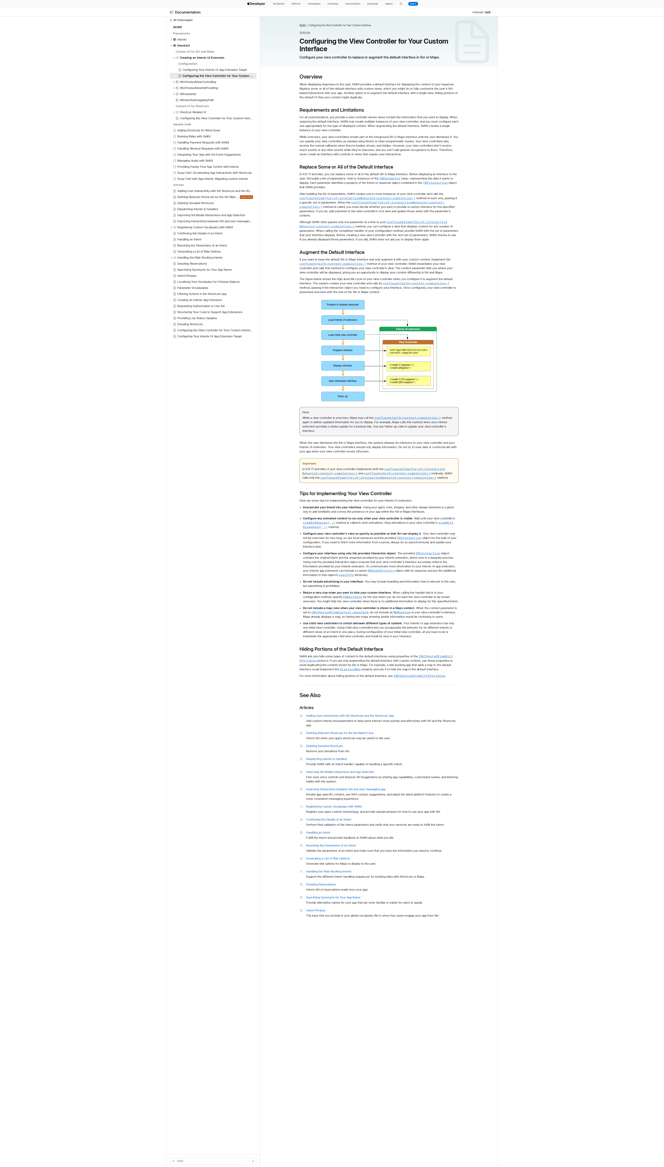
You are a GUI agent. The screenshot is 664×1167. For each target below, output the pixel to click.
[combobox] (210, 1161)
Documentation (188, 12)
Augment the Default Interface (332, 252)
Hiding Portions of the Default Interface (341, 649)
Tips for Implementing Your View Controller (345, 493)
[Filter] (210, 1161)
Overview (310, 77)
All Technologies (182, 20)
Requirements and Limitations (331, 110)
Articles (306, 707)
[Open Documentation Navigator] (171, 12)
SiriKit (302, 25)
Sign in (413, 4)
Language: (478, 12)
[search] (208, 1160)
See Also (310, 695)
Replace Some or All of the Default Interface (346, 167)
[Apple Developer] (256, 4)
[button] (401, 4)
